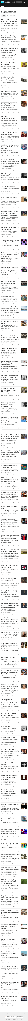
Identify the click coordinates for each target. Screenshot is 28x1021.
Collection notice (22, 1014)
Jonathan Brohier (9, 637)
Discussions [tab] (12, 15)
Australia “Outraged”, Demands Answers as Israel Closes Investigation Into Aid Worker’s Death (10, 161)
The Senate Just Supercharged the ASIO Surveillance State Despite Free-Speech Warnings (9, 118)
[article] (14, 26)
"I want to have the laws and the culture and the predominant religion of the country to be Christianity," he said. (9, 741)
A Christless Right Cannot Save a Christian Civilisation (10, 868)
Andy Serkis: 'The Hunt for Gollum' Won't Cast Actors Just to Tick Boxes (9, 645)
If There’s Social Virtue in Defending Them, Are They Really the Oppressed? (9, 479)
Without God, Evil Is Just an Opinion (9, 322)
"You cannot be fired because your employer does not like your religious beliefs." (10, 313)
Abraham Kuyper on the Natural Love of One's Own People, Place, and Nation (9, 619)
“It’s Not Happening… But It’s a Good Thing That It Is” (10, 349)
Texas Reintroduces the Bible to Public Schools (10, 855)
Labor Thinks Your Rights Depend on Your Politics (9, 36)
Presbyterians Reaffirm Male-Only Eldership (8, 579)
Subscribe (19, 2)
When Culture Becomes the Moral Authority (9, 997)
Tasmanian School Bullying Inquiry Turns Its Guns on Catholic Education (9, 50)
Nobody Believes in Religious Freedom (10, 591)
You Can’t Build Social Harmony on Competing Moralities (8, 283)
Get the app (20, 1016)
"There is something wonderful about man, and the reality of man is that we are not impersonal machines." (10, 729)
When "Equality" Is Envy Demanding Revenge (8, 818)
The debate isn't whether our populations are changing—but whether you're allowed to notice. (9, 352)
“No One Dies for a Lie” (8, 186)
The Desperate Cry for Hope (10, 632)
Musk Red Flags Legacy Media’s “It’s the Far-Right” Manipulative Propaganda (9, 521)
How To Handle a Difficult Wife (9, 198)
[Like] (2, 32)
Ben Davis (7, 369)
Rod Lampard (8, 315)
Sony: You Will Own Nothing (10, 829)
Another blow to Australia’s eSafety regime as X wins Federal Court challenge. (10, 259)
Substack (8, 1019)
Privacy (13, 1014)
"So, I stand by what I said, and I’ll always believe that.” (10, 541)
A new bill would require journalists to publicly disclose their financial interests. (10, 178)
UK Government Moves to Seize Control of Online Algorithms (9, 777)
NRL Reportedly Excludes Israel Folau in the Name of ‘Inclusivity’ (9, 968)
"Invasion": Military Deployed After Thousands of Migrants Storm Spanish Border (10, 452)
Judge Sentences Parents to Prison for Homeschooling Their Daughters (10, 897)
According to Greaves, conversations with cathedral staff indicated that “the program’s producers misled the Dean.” (10, 151)
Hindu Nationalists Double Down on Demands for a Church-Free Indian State (9, 213)
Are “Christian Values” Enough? (8, 763)
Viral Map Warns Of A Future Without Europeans (10, 714)
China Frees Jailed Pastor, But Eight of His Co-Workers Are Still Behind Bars (10, 751)
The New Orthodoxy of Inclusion (8, 940)
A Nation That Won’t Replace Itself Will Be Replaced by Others (10, 926)
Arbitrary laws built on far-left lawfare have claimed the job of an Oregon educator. (10, 441)
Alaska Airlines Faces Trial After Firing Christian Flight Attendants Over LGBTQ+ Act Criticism (10, 308)
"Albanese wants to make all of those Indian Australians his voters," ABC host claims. (9, 676)
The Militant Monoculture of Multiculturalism (10, 228)
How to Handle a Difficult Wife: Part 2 (9, 64)
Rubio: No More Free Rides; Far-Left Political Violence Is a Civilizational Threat (10, 605)
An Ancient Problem (7, 296)
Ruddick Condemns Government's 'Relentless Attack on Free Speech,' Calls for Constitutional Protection (10, 335)
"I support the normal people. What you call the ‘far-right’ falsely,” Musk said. (10, 525)
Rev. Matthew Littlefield (11, 301)
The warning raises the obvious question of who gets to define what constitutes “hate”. (9, 367)
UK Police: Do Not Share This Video (10, 805)
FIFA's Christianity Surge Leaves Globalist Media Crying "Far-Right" (9, 881)
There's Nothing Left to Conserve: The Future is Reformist (8, 953)
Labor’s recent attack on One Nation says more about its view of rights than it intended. (10, 40)
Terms (16, 1014)
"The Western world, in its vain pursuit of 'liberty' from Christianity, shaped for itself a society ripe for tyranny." (10, 796)
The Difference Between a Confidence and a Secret (9, 376)
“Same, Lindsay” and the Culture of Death (9, 133)
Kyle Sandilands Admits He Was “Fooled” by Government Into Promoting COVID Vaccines (10, 269)
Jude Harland (7, 769)
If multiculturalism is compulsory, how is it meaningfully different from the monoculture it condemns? (9, 231)
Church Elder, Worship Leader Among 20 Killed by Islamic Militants (9, 390)
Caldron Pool (10, 28)
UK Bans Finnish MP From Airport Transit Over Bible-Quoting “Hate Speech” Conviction (10, 686)
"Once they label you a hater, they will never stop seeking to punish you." (9, 691)
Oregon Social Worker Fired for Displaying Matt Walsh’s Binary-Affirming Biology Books (10, 436)
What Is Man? (5, 726)
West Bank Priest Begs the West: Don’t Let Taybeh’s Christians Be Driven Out (9, 21)
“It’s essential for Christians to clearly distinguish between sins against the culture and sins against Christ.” (10, 1001)
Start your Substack (11, 1016)
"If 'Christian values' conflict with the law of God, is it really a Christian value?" (9, 767)
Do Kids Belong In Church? (9, 844)
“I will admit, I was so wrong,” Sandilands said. (8, 273)
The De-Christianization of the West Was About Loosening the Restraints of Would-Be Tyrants (10, 791)
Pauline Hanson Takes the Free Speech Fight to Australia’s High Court (9, 103)
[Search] (25, 15)
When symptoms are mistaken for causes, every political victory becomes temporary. (10, 871)
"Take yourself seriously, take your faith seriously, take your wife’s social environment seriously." (10, 201)
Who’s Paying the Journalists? (6, 175)
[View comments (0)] (8, 32)
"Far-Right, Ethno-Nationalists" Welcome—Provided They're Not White (10, 701)
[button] (2, 5)
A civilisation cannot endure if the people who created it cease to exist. (9, 624)
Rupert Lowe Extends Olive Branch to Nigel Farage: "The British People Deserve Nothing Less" (10, 419)
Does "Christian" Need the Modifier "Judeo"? (9, 566)
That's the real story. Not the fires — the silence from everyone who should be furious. (10, 496)
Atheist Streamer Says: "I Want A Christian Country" (9, 738)
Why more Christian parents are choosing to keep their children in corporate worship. (9, 846)
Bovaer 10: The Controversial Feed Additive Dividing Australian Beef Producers (10, 551)
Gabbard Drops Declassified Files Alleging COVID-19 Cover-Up (10, 984)
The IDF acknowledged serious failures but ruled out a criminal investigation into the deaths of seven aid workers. (9, 165)
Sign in (25, 2)
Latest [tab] (3, 15)
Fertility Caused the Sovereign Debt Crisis (8, 78)
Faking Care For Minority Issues (9, 507)
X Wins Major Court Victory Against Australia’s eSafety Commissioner (10, 254)
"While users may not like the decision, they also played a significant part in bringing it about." (8, 832)
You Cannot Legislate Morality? (8, 658)
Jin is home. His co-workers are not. (10, 755)
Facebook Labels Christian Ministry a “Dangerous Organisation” (9, 362)
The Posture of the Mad (8, 91)
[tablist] (8, 15)
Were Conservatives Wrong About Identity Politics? (10, 241)
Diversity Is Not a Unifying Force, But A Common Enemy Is (10, 912)
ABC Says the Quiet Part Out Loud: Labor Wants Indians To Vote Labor (10, 672)
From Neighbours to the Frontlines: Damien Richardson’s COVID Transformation (8, 404)
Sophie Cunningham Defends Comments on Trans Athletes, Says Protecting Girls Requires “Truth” (10, 537)
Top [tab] (7, 15)
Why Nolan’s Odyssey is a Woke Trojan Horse (9, 466)
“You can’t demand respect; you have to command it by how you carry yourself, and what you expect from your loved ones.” (10, 67)
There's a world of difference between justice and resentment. (9, 821)
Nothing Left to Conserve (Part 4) (9, 957)
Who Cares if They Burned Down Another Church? (9, 493)
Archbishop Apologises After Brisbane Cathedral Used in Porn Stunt (10, 146)
